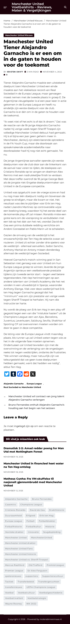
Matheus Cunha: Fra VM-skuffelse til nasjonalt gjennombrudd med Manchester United (33, 482)
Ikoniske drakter (14, 532)
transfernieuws (13, 587)
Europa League (34, 383)
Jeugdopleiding (52, 532)
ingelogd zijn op (24, 426)
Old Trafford (35, 565)
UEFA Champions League (41, 587)
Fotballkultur (33, 526)
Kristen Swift (15, 72)
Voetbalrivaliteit (14, 598)
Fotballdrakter (47, 521)
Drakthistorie (56, 510)
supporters (32, 576)
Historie (49, 526)
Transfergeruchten (48, 581)
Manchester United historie (20, 554)
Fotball (31, 521)
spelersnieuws (13, 576)
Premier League (14, 570)
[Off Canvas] (5, 7)
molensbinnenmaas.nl (51, 619)
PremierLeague (55, 565)
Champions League (31, 504)
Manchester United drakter (20, 543)
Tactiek (9, 581)
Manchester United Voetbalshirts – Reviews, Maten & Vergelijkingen (32, 7)
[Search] (65, 7)
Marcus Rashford (14, 565)
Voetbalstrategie (37, 598)
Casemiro (10, 504)
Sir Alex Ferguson (37, 570)
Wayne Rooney (13, 603)
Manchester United (16, 537)
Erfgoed (30, 515)
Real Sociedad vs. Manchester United (22, 387)
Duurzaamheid (13, 515)
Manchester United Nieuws (19, 35)
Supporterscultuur (52, 576)
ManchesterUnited (41, 537)
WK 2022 (31, 603)
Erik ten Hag (47, 515)
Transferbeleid (26, 581)
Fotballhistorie (13, 526)
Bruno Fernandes (42, 499)
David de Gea (37, 510)
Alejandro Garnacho (14, 383)
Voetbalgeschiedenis (50, 592)
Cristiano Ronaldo (15, 510)
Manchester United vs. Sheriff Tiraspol (26, 559)
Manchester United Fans (19, 548)
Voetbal (9, 592)
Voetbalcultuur (26, 592)
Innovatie (33, 532)
